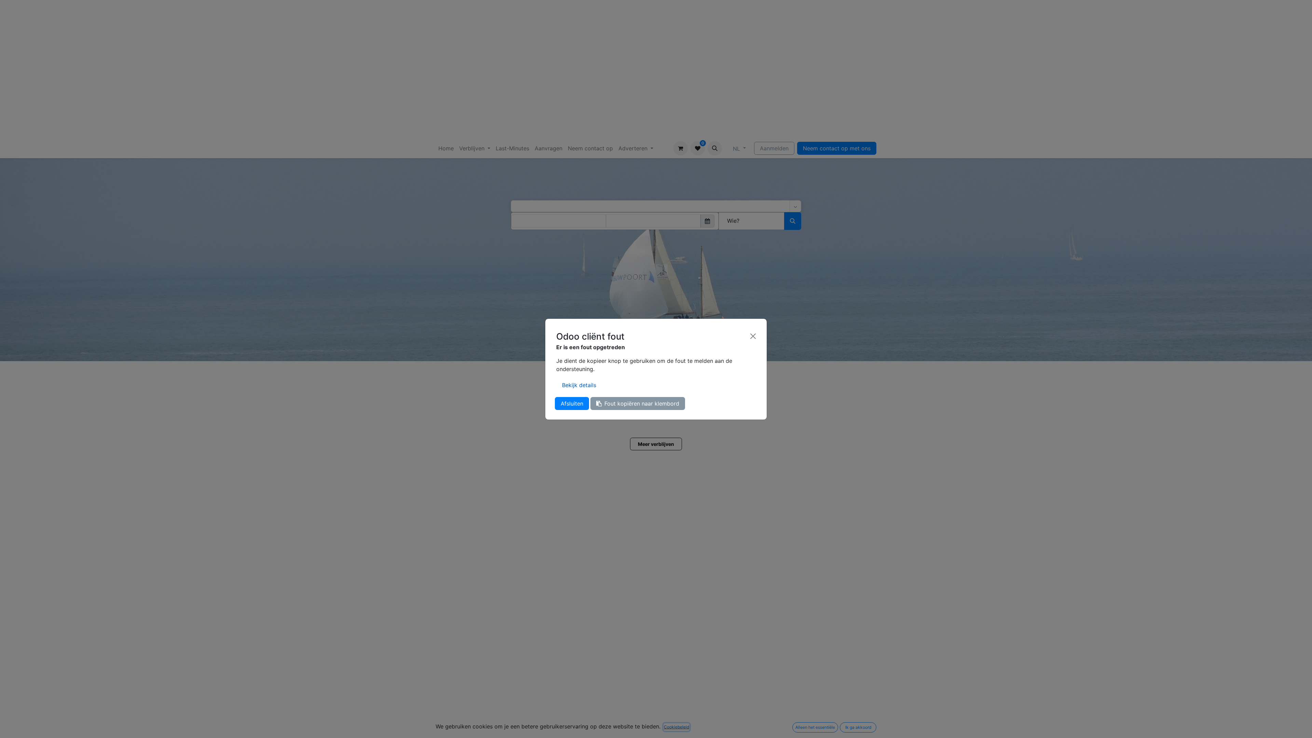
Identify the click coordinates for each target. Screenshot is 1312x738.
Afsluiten (572, 403)
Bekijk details (579, 385)
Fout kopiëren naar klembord (641, 403)
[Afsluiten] (753, 336)
